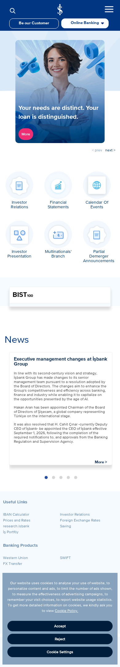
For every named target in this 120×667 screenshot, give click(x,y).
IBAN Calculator (16, 514)
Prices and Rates (16, 520)
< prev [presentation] (97, 150)
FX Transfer (12, 563)
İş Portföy (10, 532)
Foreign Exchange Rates (80, 520)
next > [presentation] (110, 150)
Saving (65, 526)
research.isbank (16, 526)
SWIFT (65, 558)
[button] (46, 477)
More (26, 134)
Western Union (15, 558)
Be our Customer (34, 23)
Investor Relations (75, 514)
